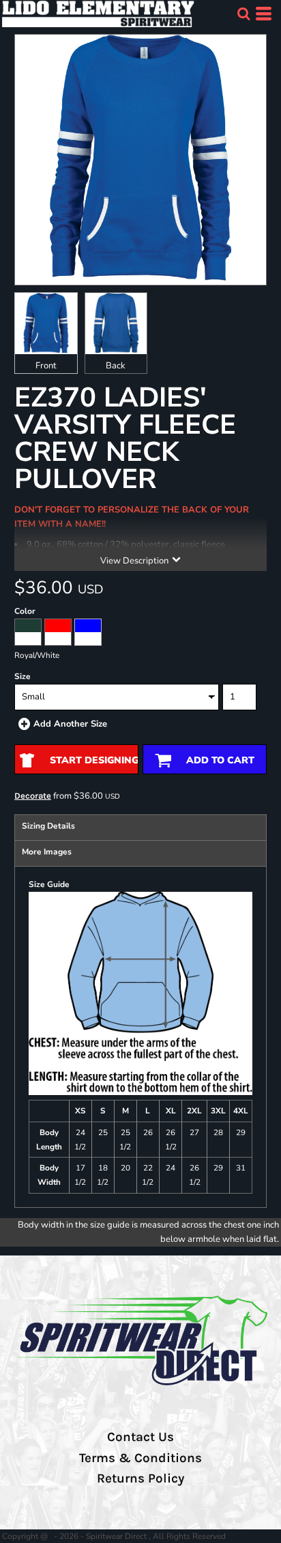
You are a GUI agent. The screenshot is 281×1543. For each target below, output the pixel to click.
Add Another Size (70, 724)
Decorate (32, 796)
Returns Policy (140, 1478)
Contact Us (140, 1436)
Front (46, 366)
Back (115, 366)
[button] (243, 13)
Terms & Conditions (140, 1458)
